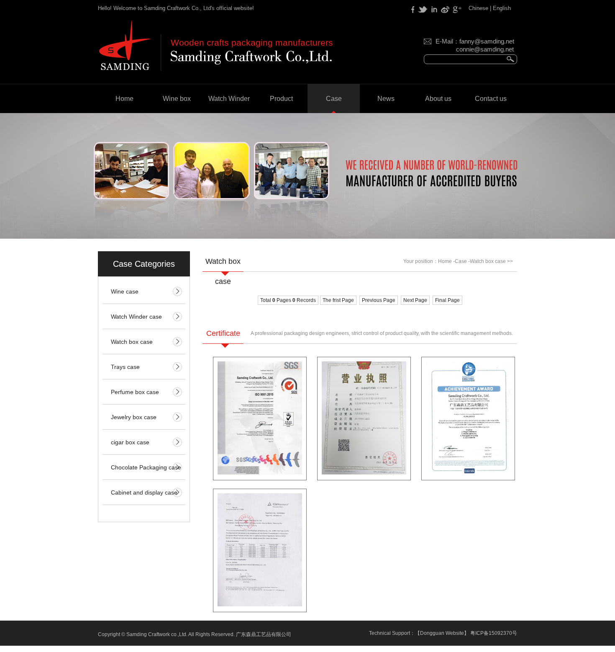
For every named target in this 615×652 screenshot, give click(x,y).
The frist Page (338, 300)
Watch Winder (229, 98)
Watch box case (488, 261)
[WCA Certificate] (468, 473)
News (386, 98)
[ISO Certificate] (260, 473)
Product (281, 98)
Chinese (478, 8)
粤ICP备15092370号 (493, 633)
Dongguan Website (442, 633)
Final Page (447, 300)
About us (438, 98)
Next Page (415, 300)
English (502, 8)
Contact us (491, 98)
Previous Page (378, 300)
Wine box (177, 98)
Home (124, 98)
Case (334, 98)
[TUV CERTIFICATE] (260, 605)
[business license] (364, 473)
